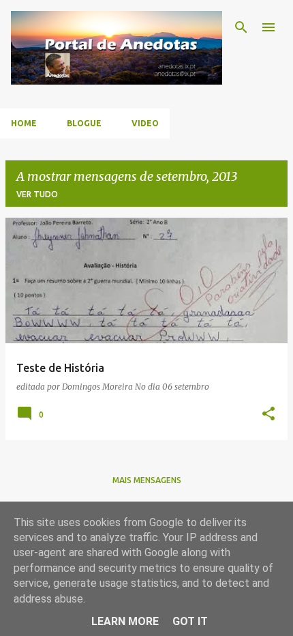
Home (24, 123)
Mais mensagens (146, 480)
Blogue (84, 123)
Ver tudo (37, 194)
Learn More (125, 621)
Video (145, 123)
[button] (268, 414)
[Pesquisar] (241, 27)
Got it (190, 621)
